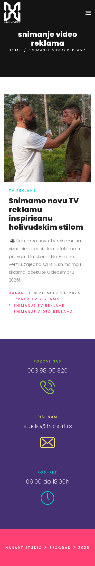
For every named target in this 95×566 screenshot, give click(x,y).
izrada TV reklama (37, 299)
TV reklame (22, 190)
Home (15, 50)
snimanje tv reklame (39, 305)
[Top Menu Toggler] (88, 12)
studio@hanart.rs (47, 426)
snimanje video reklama (43, 311)
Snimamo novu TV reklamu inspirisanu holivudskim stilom (46, 213)
